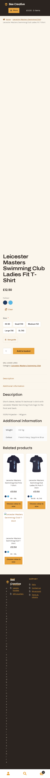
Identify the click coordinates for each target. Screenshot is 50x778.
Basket (38, 771)
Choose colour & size (13, 505)
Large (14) (9, 331)
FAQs (34, 585)
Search (25, 773)
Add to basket (24, 351)
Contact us (36, 588)
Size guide (10, 340)
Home (8, 19)
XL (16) (21, 331)
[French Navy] (5, 302)
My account (36, 591)
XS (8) (7, 324)
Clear (10, 309)
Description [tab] (8, 378)
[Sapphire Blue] (10, 302)
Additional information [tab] (13, 386)
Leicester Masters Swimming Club (27, 19)
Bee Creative (17, 4)
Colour (6, 298)
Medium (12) (33, 324)
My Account (8, 773)
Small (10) (19, 324)
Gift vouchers (18, 594)
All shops (16, 585)
